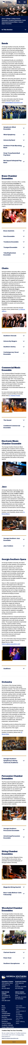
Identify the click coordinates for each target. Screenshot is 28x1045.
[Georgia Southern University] (7, 2)
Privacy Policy (20, 1034)
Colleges (8, 18)
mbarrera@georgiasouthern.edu (11, 644)
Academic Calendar (7, 1025)
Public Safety (19, 1005)
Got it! (14, 1042)
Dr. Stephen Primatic (14, 395)
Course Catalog (6, 1023)
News (3, 1006)
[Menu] (25, 2)
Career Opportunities (8, 1027)
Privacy (18, 1019)
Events (4, 1008)
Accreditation (19, 1014)
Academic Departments (15, 20)
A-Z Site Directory (7, 1019)
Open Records (19, 1018)
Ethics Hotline (19, 1016)
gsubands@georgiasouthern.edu (14, 102)
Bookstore (5, 1021)
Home (3, 18)
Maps (3, 1010)
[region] (14, 1036)
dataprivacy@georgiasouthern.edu (10, 1038)
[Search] (19, 2)
